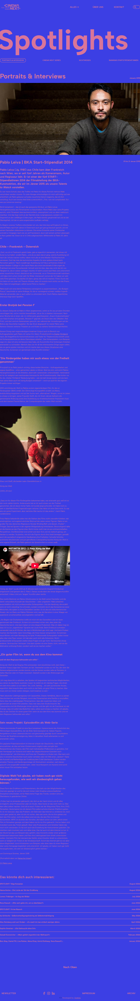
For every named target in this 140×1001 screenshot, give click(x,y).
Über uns (98, 7)
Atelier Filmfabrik (61, 334)
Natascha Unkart (24, 858)
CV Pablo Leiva (6, 863)
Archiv (131, 993)
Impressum (88, 993)
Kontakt (119, 7)
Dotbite (77, 998)
